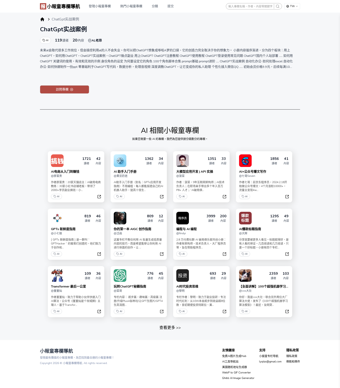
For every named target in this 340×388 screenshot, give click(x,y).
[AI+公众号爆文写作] (245, 160)
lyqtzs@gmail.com (270, 361)
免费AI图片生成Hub (234, 356)
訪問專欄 (62, 89)
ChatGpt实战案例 (63, 29)
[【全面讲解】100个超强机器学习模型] (245, 275)
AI (47, 40)
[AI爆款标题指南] (245, 218)
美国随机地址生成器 (234, 367)
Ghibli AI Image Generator (238, 378)
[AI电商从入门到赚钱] (57, 160)
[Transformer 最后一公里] (57, 275)
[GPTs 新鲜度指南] (57, 218)
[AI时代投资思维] (182, 275)
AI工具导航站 (230, 361)
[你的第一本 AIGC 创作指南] (120, 218)
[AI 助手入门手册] (120, 160)
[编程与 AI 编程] (182, 218)
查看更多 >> (170, 327)
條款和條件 (293, 361)
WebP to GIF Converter (236, 372)
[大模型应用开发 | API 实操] (182, 160)
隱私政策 (291, 356)
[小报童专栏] (42, 19)
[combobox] (292, 6)
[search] (278, 6)
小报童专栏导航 (268, 356)
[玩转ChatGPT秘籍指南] (120, 275)
